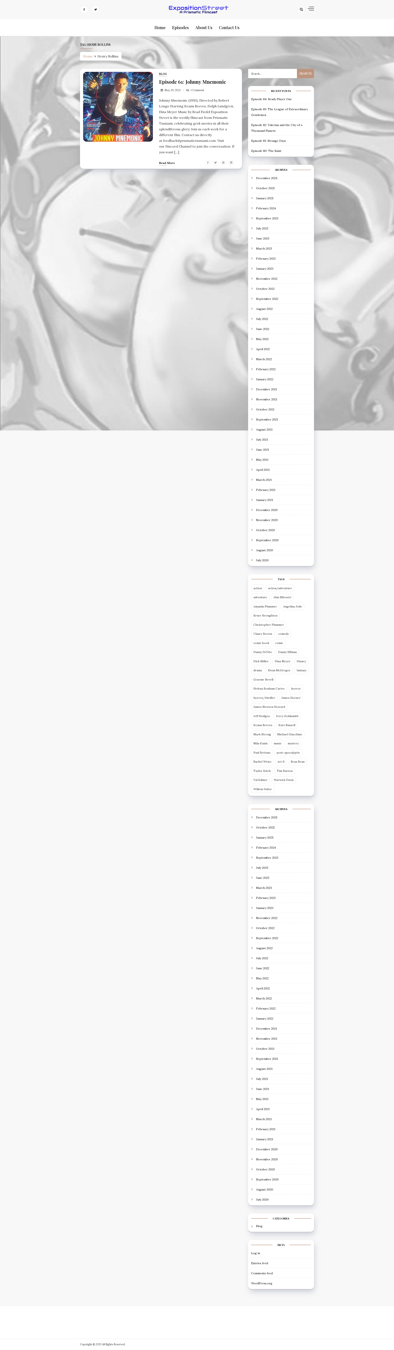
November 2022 (266, 279)
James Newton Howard (269, 707)
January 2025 (265, 198)
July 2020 (262, 560)
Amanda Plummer (265, 606)
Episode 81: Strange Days (268, 141)
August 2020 (264, 550)
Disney (301, 661)
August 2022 (264, 309)
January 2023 (264, 268)
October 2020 (265, 530)
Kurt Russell (286, 725)
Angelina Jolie (292, 606)
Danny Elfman (287, 652)
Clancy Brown (262, 634)
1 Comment (197, 90)
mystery (293, 743)
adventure (260, 597)
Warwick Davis (284, 780)
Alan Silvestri (282, 597)
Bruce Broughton (265, 615)
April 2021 (263, 470)
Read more (167, 163)
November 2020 (267, 520)
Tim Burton (285, 771)
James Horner (291, 698)
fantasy (301, 670)
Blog (163, 74)
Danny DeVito (262, 652)
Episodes (180, 27)
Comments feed (262, 1273)
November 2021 (266, 399)
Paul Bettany (261, 752)
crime (279, 643)
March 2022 (264, 359)
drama (257, 670)
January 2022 (264, 379)
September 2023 (267, 218)
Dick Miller (261, 661)
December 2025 (266, 178)
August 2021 (264, 429)
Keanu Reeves (262, 725)
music (278, 743)
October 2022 (265, 289)
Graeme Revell (263, 679)
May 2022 (262, 339)
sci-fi (281, 761)
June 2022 (262, 329)
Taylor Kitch (262, 771)
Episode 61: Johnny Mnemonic (192, 81)
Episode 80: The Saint (266, 151)
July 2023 (262, 228)
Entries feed (259, 1263)
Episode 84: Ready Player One (271, 99)
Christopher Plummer (268, 625)
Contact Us (229, 27)
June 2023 (262, 238)
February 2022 (266, 369)
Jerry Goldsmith (287, 716)
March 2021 (264, 480)
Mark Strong (262, 734)
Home (160, 27)
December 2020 (267, 510)
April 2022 (263, 349)
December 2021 (266, 389)
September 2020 (267, 540)
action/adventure (280, 588)
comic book (261, 643)
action (257, 588)
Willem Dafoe (262, 789)
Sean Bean (298, 761)
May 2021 (262, 460)
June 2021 (262, 450)
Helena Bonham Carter (269, 688)
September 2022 (267, 299)
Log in (255, 1253)
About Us (203, 27)
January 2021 (264, 500)
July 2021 (262, 439)
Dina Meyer (283, 661)
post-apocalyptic (288, 752)
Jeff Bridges (261, 716)
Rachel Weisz (262, 761)
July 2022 (262, 319)
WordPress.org (261, 1283)
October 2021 (265, 409)
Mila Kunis (260, 743)
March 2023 (264, 248)
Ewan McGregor (279, 670)
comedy (283, 634)
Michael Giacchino (289, 734)
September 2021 (267, 419)
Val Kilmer (260, 780)
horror (296, 688)
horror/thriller (264, 698)
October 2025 (265, 188)
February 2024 (266, 208)
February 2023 (266, 258)
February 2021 (265, 490)
